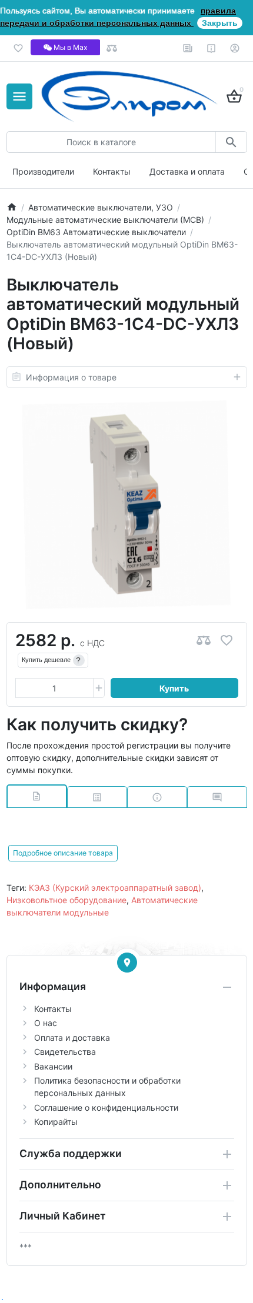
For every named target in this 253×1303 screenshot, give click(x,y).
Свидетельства (65, 1052)
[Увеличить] (99, 688)
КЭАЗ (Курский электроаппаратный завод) (115, 888)
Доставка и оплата (187, 171)
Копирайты (56, 1122)
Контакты (112, 171)
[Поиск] (231, 142)
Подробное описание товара (63, 852)
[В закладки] (226, 640)
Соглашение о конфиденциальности (106, 1107)
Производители (43, 171)
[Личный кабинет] (235, 48)
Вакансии (53, 1066)
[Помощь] (211, 48)
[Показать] (127, 963)
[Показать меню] (19, 96)
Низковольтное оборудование (66, 900)
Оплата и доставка (72, 1038)
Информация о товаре (71, 377)
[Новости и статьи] (188, 48)
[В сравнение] (203, 640)
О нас (45, 1023)
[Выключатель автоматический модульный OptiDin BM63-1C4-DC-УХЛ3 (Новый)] (126, 505)
